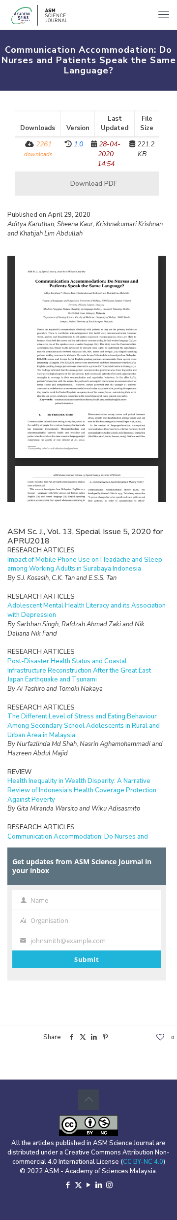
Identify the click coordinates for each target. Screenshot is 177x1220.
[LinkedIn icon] (99, 1185)
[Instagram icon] (109, 1185)
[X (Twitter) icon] (78, 1185)
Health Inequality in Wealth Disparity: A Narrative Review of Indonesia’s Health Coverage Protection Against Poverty (81, 790)
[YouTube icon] (88, 1185)
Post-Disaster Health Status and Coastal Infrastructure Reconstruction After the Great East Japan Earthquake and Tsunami (79, 670)
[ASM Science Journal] (39, 14)
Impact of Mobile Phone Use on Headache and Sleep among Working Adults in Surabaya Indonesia (84, 564)
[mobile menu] (163, 14)
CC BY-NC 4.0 (143, 1161)
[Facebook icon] (68, 1185)
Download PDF (92, 183)
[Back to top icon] (88, 1099)
